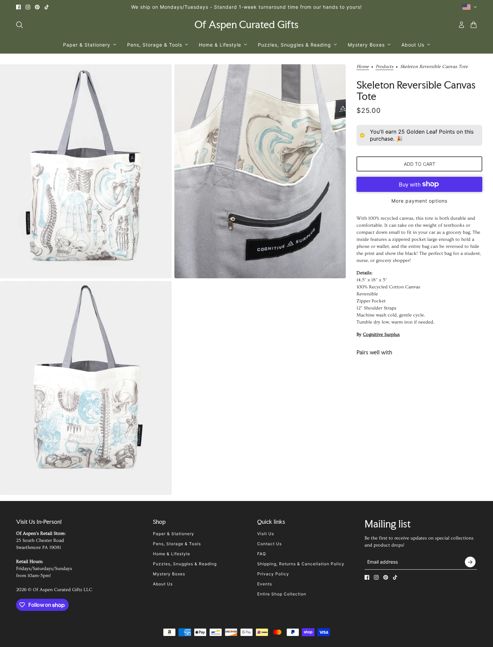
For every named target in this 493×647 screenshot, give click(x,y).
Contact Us (269, 543)
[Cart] (473, 24)
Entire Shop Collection (281, 593)
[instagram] (28, 7)
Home (363, 66)
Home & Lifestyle (171, 553)
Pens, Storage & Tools (177, 543)
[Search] (19, 24)
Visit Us (265, 533)
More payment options (419, 201)
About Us (163, 583)
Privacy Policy (273, 573)
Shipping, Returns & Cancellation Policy (300, 563)
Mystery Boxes (169, 573)
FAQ (261, 553)
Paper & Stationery (173, 533)
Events (264, 583)
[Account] (461, 24)
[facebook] (18, 7)
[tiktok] (46, 7)
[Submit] (470, 562)
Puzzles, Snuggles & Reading (185, 563)
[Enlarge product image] (86, 171)
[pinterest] (37, 7)
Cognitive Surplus (381, 334)
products (384, 66)
